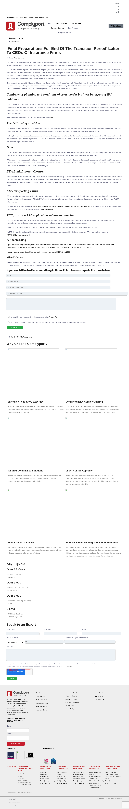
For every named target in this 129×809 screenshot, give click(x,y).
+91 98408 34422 (95, 787)
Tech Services (76, 23)
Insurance (28, 337)
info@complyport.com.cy (48, 781)
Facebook (98, 700)
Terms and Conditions (72, 693)
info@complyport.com (25, 782)
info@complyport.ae (80, 781)
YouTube (98, 696)
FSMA (22, 337)
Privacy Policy (54, 317)
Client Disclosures (71, 696)
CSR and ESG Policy (72, 702)
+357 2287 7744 (45, 783)
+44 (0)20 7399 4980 (25, 785)
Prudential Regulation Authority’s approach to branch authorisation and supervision (62, 206)
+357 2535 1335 (62, 783)
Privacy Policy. (69, 666)
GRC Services (61, 23)
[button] (50, 693)
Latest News (15, 41)
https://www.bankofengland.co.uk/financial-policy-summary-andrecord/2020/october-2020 (38, 252)
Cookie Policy (70, 709)
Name (9, 726)
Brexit (13, 337)
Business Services (57, 28)
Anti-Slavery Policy (71, 699)
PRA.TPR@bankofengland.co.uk (18, 235)
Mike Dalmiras (19, 58)
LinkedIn (97, 693)
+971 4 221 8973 (79, 783)
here (51, 118)
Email (9, 734)
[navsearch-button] (84, 22)
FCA (17, 337)
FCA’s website (47, 209)
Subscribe (15, 743)
